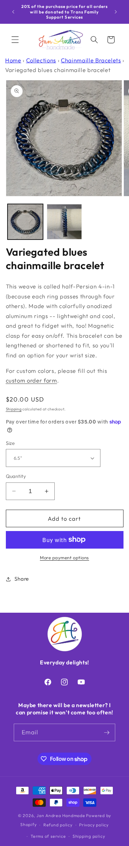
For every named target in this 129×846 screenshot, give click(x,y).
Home (13, 60)
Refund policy (58, 824)
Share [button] (21, 578)
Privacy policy (94, 824)
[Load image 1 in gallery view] (25, 221)
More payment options (64, 557)
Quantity (16, 476)
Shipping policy (89, 836)
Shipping (14, 409)
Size (10, 443)
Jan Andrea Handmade (60, 815)
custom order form (31, 380)
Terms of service (48, 836)
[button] (15, 39)
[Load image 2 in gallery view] (64, 221)
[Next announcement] (115, 11)
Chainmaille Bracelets (91, 60)
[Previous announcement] (13, 11)
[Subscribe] (106, 733)
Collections (41, 60)
